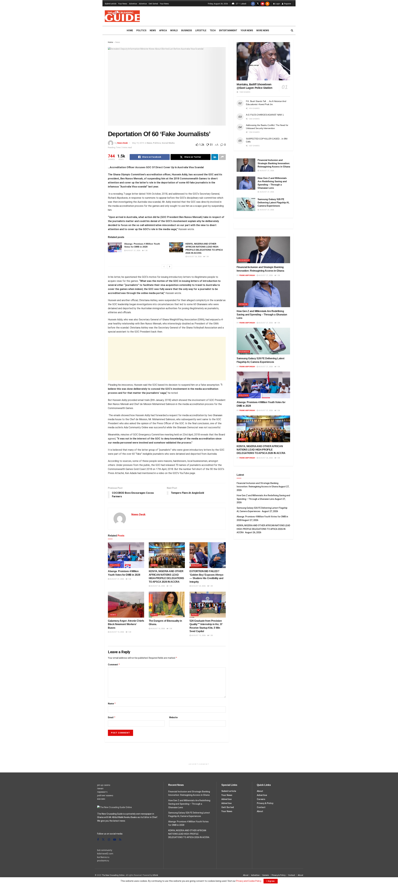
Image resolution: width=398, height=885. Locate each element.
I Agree (271, 881)
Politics (141, 30)
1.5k (146, 251)
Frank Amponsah (247, 275)
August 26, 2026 (194, 257)
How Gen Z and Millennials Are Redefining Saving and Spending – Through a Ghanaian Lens (262, 314)
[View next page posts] (169, 266)
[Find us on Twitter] (258, 3)
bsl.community (104, 850)
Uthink (155, 875)
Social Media (168, 143)
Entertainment (228, 30)
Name (112, 703)
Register (287, 4)
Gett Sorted (153, 4)
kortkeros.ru (103, 857)
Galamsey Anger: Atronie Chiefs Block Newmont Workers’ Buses (126, 624)
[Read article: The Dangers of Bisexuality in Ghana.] (167, 604)
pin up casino (103, 785)
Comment (114, 664)
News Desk (122, 143)
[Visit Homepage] (122, 16)
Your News (122, 4)
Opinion (243, 304)
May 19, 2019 (138, 143)
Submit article (110, 4)
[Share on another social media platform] (222, 157)
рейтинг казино (105, 795)
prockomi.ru (103, 860)
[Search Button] (292, 30)
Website (173, 717)
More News (262, 30)
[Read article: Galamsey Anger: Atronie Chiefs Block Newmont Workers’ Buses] (126, 604)
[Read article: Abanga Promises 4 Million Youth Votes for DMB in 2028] (115, 247)
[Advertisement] (236, 16)
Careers (261, 799)
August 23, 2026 (198, 586)
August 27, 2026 (133, 251)
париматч (102, 792)
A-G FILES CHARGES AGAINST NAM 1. (265, 114)
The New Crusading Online (113, 875)
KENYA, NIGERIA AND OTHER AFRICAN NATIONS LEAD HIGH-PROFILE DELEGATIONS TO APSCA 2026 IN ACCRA (261, 450)
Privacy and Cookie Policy (248, 881)
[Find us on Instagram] (109, 839)
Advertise (133, 4)
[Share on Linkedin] (214, 157)
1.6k (129, 632)
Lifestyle (200, 30)
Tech (213, 30)
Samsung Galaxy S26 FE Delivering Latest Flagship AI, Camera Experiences (273, 202)
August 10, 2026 (116, 632)
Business (186, 30)
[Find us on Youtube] (263, 3)
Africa (163, 30)
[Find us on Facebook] (253, 3)
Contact (261, 807)
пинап (100, 788)
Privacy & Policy (265, 803)
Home (130, 30)
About (260, 791)
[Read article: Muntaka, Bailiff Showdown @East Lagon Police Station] (263, 61)
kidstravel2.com (105, 853)
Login (277, 4)
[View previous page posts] (164, 266)
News (153, 30)
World (174, 30)
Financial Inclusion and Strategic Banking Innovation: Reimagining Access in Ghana (274, 163)
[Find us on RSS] (267, 3)
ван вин (101, 799)
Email (112, 717)
